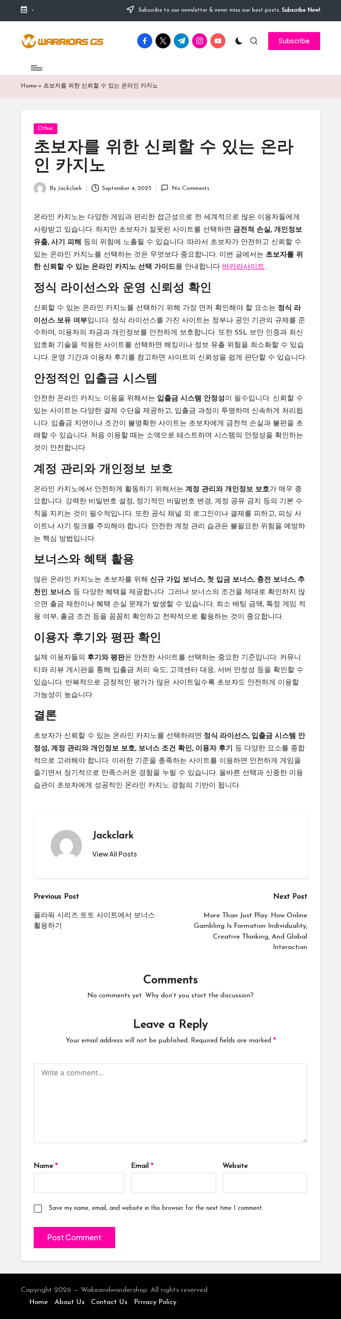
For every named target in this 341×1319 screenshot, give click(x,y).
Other (45, 128)
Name (46, 1165)
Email (142, 1165)
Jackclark (112, 836)
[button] (294, 41)
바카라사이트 (243, 266)
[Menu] (36, 68)
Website (235, 1165)
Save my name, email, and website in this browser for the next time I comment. (156, 1208)
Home (29, 86)
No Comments (190, 188)
